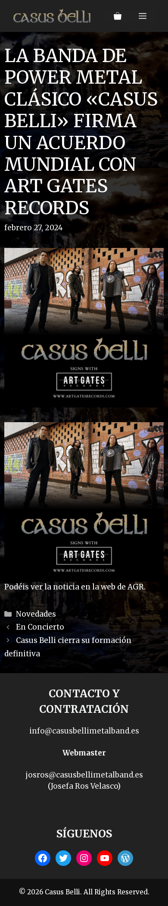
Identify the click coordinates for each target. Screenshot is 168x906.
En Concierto (40, 627)
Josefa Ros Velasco (84, 786)
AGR (136, 587)
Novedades (36, 614)
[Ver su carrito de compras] (117, 16)
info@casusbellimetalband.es (84, 731)
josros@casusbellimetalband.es (84, 775)
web (108, 587)
